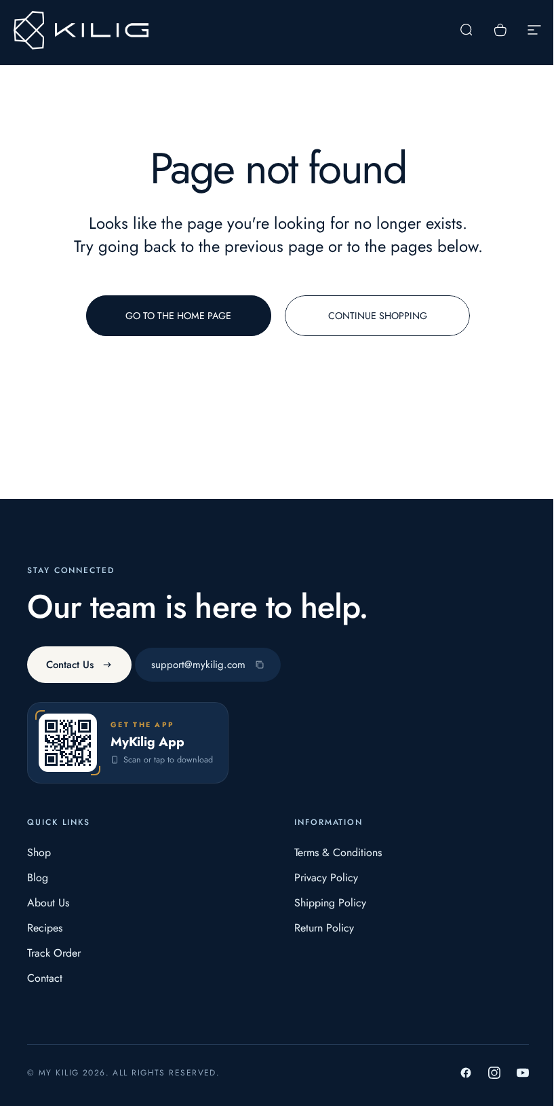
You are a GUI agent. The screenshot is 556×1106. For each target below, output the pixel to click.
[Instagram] (494, 1073)
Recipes (44, 928)
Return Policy (324, 928)
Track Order (54, 953)
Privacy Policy (326, 877)
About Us (48, 902)
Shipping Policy (330, 902)
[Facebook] (466, 1073)
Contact (44, 978)
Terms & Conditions (338, 852)
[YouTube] (523, 1073)
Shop (39, 852)
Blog (37, 877)
